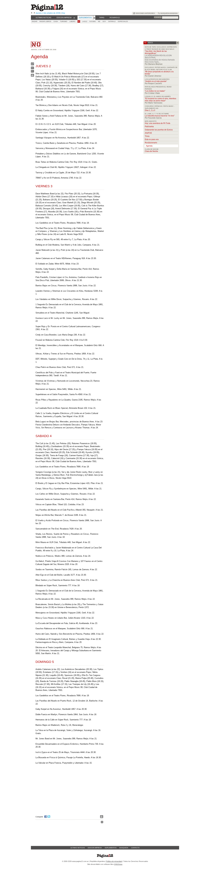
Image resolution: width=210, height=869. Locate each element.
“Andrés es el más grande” (156, 81)
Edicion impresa (95, 848)
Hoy (63, 13)
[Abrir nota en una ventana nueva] (32, 64)
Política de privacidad (114, 861)
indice (150, 43)
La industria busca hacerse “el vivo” (159, 116)
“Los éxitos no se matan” (155, 91)
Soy (104, 21)
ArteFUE (148, 133)
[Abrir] (74, 18)
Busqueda (123, 848)
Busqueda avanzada (169, 13)
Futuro (92, 21)
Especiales (123, 21)
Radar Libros (45, 21)
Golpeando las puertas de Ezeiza (159, 130)
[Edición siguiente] (34, 13)
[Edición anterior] (31, 13)
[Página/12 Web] (47, 10)
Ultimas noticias (77, 848)
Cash (55, 21)
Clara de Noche (151, 151)
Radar (34, 21)
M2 (99, 21)
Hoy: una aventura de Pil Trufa (157, 123)
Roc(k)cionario (151, 143)
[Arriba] (102, 822)
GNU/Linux (118, 864)
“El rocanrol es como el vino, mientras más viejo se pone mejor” (160, 99)
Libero (72, 21)
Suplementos (111, 848)
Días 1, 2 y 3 (150, 110)
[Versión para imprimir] (32, 76)
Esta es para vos (152, 139)
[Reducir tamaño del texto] (32, 72)
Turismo (63, 21)
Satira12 (112, 21)
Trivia (147, 136)
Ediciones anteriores (145, 13)
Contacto (135, 848)
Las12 (84, 21)
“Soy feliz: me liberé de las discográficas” (156, 52)
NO (79, 21)
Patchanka (149, 126)
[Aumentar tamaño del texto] (32, 68)
